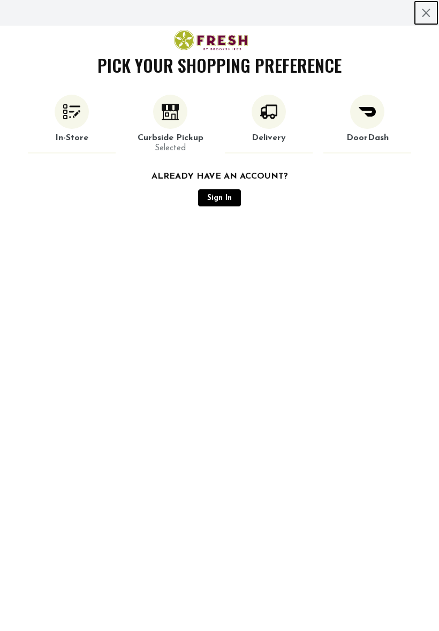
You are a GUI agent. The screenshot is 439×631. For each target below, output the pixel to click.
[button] (72, 124)
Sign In (219, 198)
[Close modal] (426, 13)
